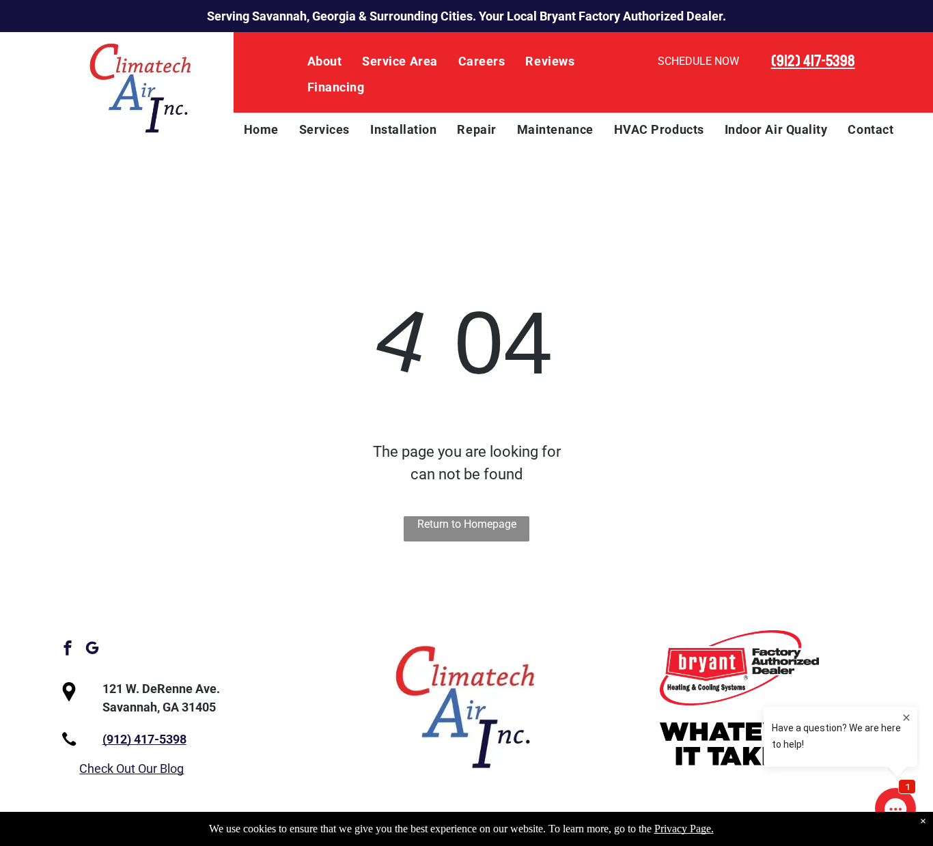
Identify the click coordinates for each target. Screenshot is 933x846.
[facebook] (68, 649)
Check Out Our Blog (131, 768)
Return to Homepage (466, 524)
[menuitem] (324, 61)
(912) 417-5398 (813, 61)
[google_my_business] (92, 649)
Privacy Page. (684, 828)
